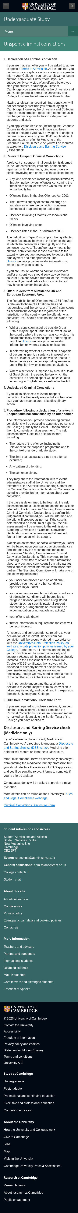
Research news (14, 1185)
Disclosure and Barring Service (45, 146)
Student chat (12, 879)
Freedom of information (19, 1037)
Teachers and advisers (19, 946)
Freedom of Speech (17, 989)
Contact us (11, 927)
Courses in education (18, 1110)
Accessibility (12, 1031)
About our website (16, 899)
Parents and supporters (19, 953)
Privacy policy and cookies (22, 1044)
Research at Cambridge (20, 1177)
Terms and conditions (18, 1056)
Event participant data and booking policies (33, 920)
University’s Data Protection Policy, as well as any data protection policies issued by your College (40, 646)
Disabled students (16, 967)
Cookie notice (13, 906)
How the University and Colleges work (29, 1129)
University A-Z (13, 1062)
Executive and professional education (29, 1103)
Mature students (14, 974)
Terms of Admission (34, 68)
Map (7, 1151)
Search (72, 6)
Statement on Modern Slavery (24, 1050)
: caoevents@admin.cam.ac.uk (29, 857)
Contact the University (18, 1025)
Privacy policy (13, 913)
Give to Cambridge (16, 1137)
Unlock (11, 261)
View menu (6, 6)
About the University (19, 1122)
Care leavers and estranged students (28, 982)
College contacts (15, 872)
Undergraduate (14, 1081)
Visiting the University (18, 1158)
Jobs (7, 1144)
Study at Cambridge (18, 1073)
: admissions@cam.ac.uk (35, 865)
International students (18, 960)
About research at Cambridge (23, 1192)
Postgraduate (13, 1088)
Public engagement (17, 1199)
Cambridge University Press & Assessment (32, 1165)
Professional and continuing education (29, 1095)
